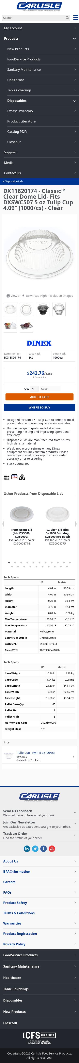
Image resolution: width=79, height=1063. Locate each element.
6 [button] (39, 563)
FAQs (7, 892)
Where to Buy (39, 407)
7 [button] (46, 563)
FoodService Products (24, 59)
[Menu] (76, 18)
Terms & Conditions (19, 913)
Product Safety (15, 902)
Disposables (17, 100)
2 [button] (15, 563)
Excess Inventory (20, 111)
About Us (10, 861)
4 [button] (27, 563)
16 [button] (36, 567)
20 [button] (61, 567)
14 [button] (24, 567)
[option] (21, 523)
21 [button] (67, 567)
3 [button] (21, 563)
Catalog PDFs (17, 131)
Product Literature (21, 121)
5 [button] (33, 563)
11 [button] (70, 563)
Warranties (12, 923)
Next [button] (76, 524)
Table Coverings (19, 90)
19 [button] (55, 567)
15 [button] (30, 567)
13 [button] (18, 567)
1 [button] (9, 563)
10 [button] (64, 563)
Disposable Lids (13, 181)
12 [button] (12, 567)
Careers (9, 882)
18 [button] (49, 567)
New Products (18, 49)
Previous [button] (3, 524)
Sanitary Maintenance (24, 69)
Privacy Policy (14, 944)
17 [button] (43, 567)
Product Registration (20, 933)
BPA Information (16, 871)
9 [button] (58, 563)
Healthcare (15, 80)
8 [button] (52, 563)
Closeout (14, 142)
